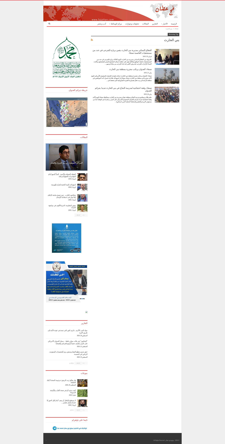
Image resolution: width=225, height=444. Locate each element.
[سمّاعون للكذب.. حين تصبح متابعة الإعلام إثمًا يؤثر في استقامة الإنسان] (82, 198)
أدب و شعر (102, 24)
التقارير (155, 24)
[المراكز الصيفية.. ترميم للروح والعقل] (66, 157)
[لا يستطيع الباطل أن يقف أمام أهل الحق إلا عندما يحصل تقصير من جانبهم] (82, 403)
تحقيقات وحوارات (132, 24)
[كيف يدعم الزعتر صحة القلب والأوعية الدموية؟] (82, 393)
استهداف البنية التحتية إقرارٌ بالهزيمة (63, 185)
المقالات (145, 24)
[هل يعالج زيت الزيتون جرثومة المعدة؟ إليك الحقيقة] (82, 383)
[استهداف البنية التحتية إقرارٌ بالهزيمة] (82, 187)
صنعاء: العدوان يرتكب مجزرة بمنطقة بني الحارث (130, 69)
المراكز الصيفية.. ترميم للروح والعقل (67, 163)
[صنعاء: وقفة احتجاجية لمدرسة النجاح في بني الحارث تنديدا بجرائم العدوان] (167, 94)
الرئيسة (174, 24)
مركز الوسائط (116, 24)
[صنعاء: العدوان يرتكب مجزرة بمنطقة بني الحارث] (167, 76)
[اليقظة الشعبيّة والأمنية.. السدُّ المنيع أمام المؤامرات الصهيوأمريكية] (82, 177)
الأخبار (165, 24)
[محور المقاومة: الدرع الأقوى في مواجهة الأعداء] (82, 208)
